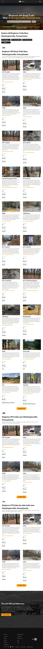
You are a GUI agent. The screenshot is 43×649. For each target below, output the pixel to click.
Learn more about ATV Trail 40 (32, 250)
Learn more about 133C (32, 112)
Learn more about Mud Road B (32, 320)
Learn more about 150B (11, 217)
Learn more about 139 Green (11, 320)
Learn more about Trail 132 (32, 389)
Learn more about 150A (11, 355)
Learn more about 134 (11, 389)
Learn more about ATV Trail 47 (32, 147)
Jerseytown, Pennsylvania (35, 26)
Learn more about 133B (11, 112)
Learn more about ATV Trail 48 (11, 76)
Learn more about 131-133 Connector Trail (11, 182)
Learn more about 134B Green (32, 217)
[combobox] (19, 21)
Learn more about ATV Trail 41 (32, 182)
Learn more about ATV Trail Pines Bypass (32, 285)
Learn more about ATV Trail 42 (11, 147)
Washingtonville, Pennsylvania (22, 26)
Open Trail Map (6, 614)
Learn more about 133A (32, 76)
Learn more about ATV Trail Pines (11, 285)
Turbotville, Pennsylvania (21, 27)
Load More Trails (21, 408)
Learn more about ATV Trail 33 (11, 250)
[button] (6, 40)
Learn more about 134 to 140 (32, 355)
